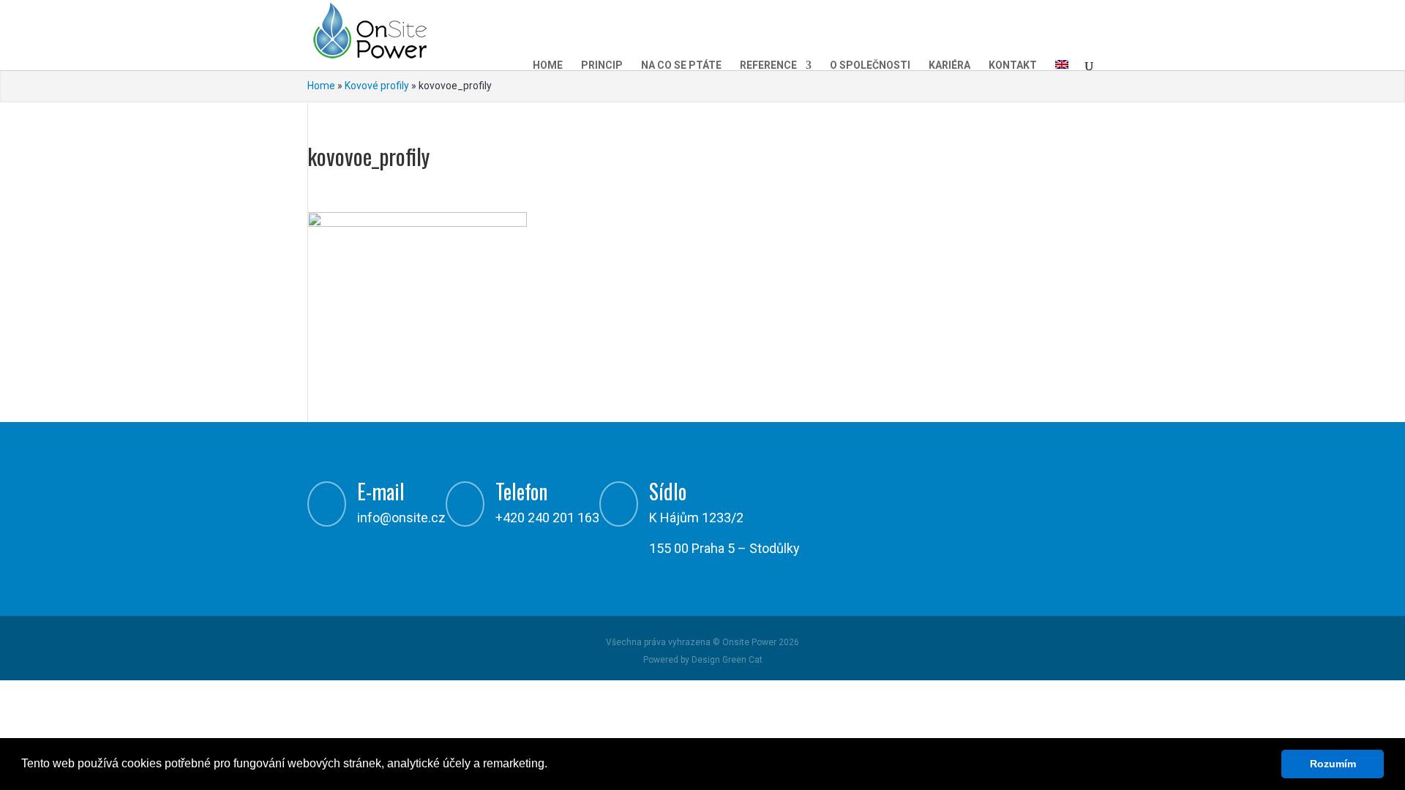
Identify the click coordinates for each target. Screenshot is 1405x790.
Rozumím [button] (1333, 764)
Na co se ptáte (681, 65)
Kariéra (949, 65)
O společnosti (870, 65)
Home (548, 65)
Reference (768, 65)
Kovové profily (377, 85)
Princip (602, 65)
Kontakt (1013, 65)
